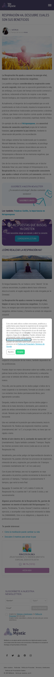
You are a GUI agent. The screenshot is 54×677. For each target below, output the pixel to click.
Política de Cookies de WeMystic (18, 340)
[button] (10, 351)
